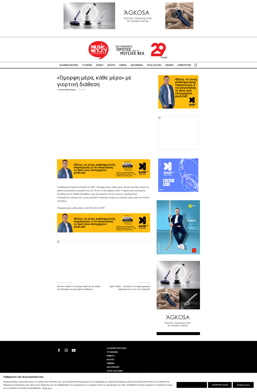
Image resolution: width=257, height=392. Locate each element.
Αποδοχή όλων (243, 385)
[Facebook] (59, 351)
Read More (47, 388)
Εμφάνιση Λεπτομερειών (191, 385)
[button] (195, 65)
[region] (128, 382)
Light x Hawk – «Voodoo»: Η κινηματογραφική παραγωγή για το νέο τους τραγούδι (129, 287)
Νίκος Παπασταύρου (67, 90)
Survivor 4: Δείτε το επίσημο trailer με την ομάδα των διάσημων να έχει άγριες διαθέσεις (78, 287)
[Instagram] (66, 351)
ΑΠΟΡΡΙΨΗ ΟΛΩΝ (220, 385)
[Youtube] (74, 351)
